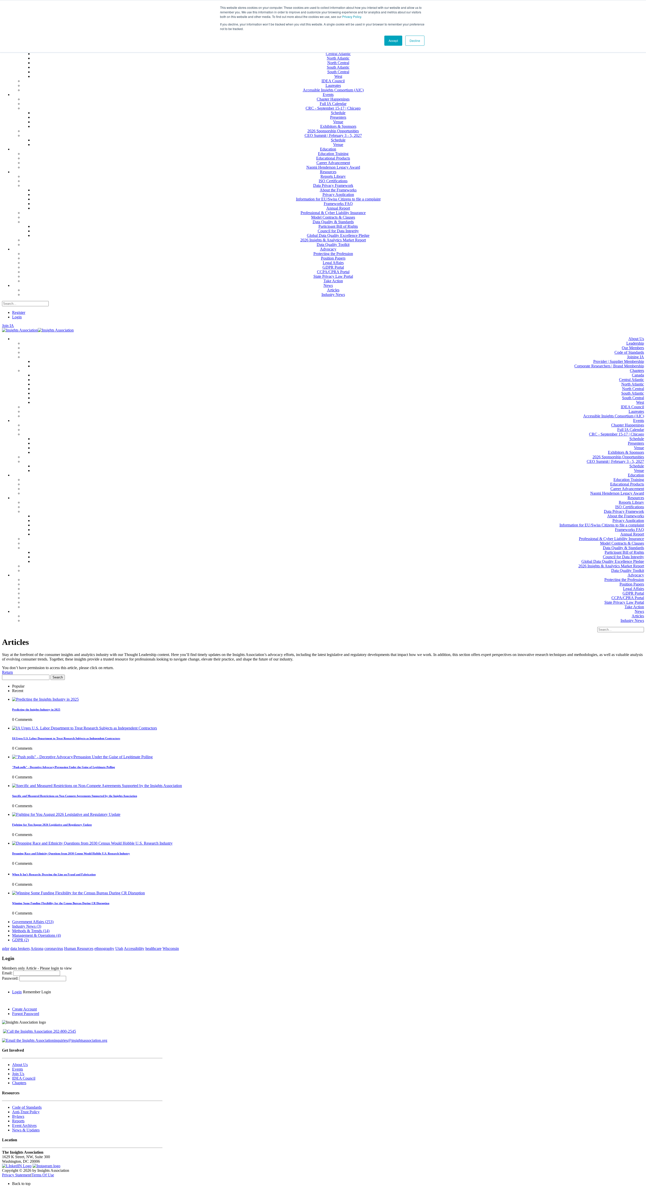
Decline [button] (415, 40)
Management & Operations (36, 935)
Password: (10, 978)
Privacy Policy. (352, 16)
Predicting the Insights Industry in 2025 (36, 709)
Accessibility (134, 948)
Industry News (26, 926)
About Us (20, 1064)
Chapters (19, 1083)
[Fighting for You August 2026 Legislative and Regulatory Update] (66, 814)
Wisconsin (171, 948)
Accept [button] (393, 40)
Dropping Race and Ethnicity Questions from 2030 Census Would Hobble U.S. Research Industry (71, 853)
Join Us (18, 1074)
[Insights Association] (20, 330)
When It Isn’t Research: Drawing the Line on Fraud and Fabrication (54, 874)
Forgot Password (25, 1013)
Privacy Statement (16, 1175)
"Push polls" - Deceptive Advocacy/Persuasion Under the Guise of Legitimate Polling (63, 767)
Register (18, 312)
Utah (119, 948)
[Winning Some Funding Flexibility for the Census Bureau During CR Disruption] (78, 893)
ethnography (104, 948)
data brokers (20, 948)
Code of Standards (27, 1107)
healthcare (153, 948)
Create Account (24, 1009)
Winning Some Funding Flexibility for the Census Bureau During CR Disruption (60, 903)
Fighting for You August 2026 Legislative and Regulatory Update (52, 824)
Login (17, 317)
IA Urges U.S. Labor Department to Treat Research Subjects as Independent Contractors (66, 738)
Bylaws (18, 1116)
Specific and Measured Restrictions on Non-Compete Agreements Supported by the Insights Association (74, 795)
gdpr (5, 948)
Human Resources (78, 948)
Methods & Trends (30, 931)
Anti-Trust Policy (26, 1112)
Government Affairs (32, 922)
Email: (7, 973)
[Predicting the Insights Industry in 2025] (45, 699)
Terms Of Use (43, 1175)
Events (17, 1069)
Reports (18, 1121)
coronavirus (53, 948)
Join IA (8, 325)
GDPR (20, 940)
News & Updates (26, 1130)
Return (7, 672)
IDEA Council (23, 1078)
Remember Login (37, 992)
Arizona (37, 948)
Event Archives (24, 1125)
